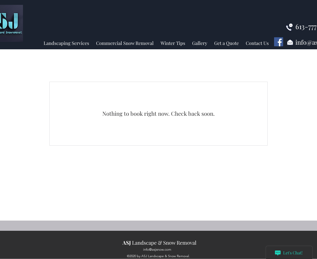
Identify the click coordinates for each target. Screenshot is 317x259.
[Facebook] (278, 41)
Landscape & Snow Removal (159, 242)
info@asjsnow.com (157, 249)
